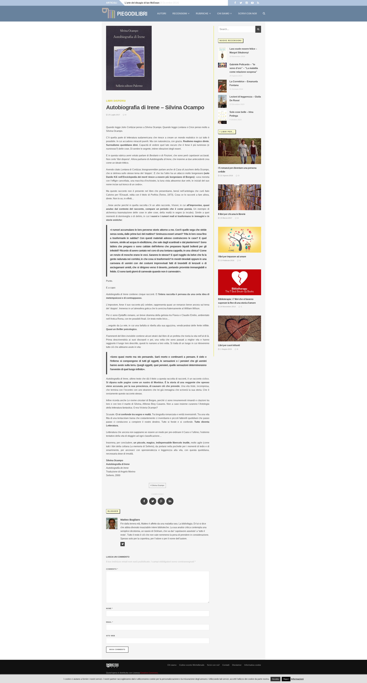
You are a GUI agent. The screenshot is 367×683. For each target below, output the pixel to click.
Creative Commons (149, 673)
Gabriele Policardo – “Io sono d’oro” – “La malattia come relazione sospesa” (244, 68)
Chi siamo (223, 13)
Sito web (110, 636)
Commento (112, 569)
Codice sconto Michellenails (191, 665)
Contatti (225, 665)
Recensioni (179, 13)
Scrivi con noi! (247, 13)
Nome (109, 608)
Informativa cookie (252, 665)
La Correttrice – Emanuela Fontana (244, 83)
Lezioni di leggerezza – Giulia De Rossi (245, 98)
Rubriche (202, 13)
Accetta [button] (275, 679)
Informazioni (297, 679)
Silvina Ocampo (158, 485)
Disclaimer (237, 665)
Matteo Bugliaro (130, 519)
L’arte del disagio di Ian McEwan (142, 3)
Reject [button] (286, 679)
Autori (161, 13)
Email (109, 622)
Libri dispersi (116, 101)
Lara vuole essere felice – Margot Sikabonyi (243, 51)
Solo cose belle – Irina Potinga (241, 114)
